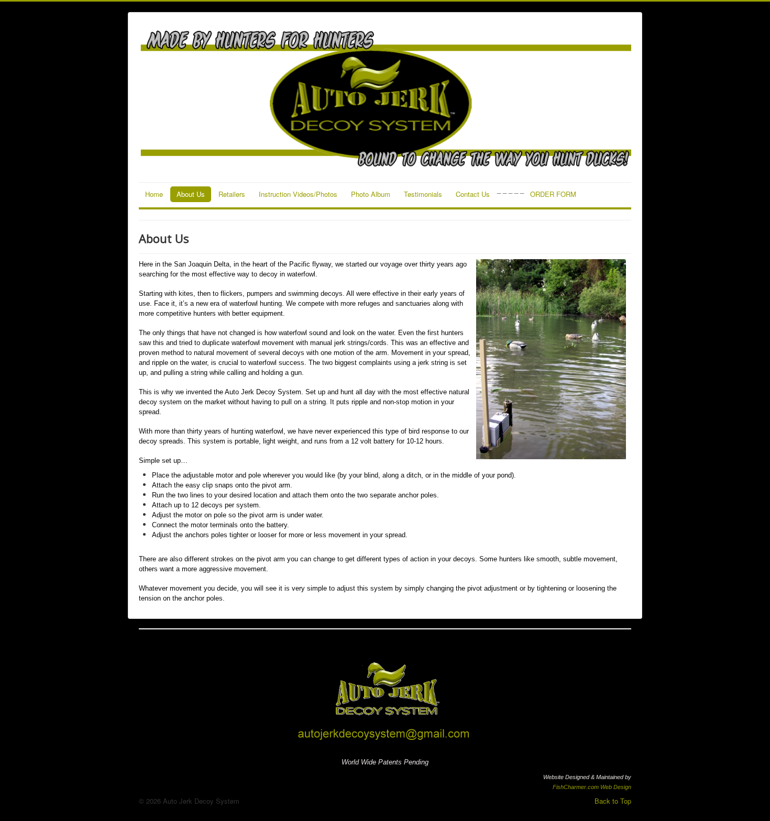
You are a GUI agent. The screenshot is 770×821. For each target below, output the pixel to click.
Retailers (231, 194)
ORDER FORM (553, 194)
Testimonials (423, 194)
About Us (191, 194)
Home (154, 194)
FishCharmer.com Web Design (592, 787)
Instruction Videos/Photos (298, 194)
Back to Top (613, 801)
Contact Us (473, 194)
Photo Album (370, 194)
